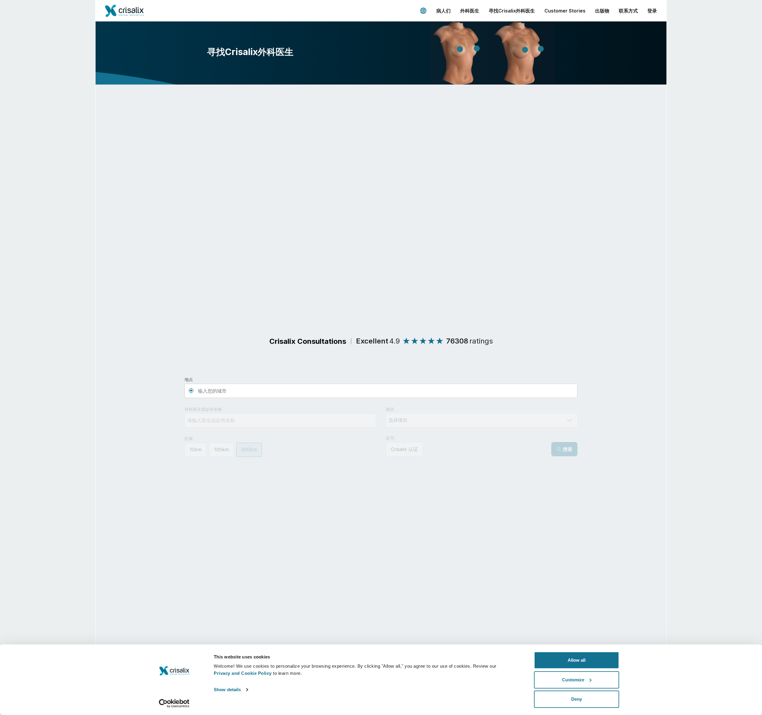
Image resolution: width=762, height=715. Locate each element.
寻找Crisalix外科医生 (512, 11)
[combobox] (381, 391)
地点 (189, 379)
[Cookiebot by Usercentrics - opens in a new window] (174, 703)
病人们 (443, 11)
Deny (576, 699)
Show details (227, 689)
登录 (652, 11)
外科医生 (469, 11)
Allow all (576, 660)
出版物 (602, 11)
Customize (573, 679)
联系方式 (628, 11)
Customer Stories (564, 11)
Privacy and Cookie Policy (243, 673)
